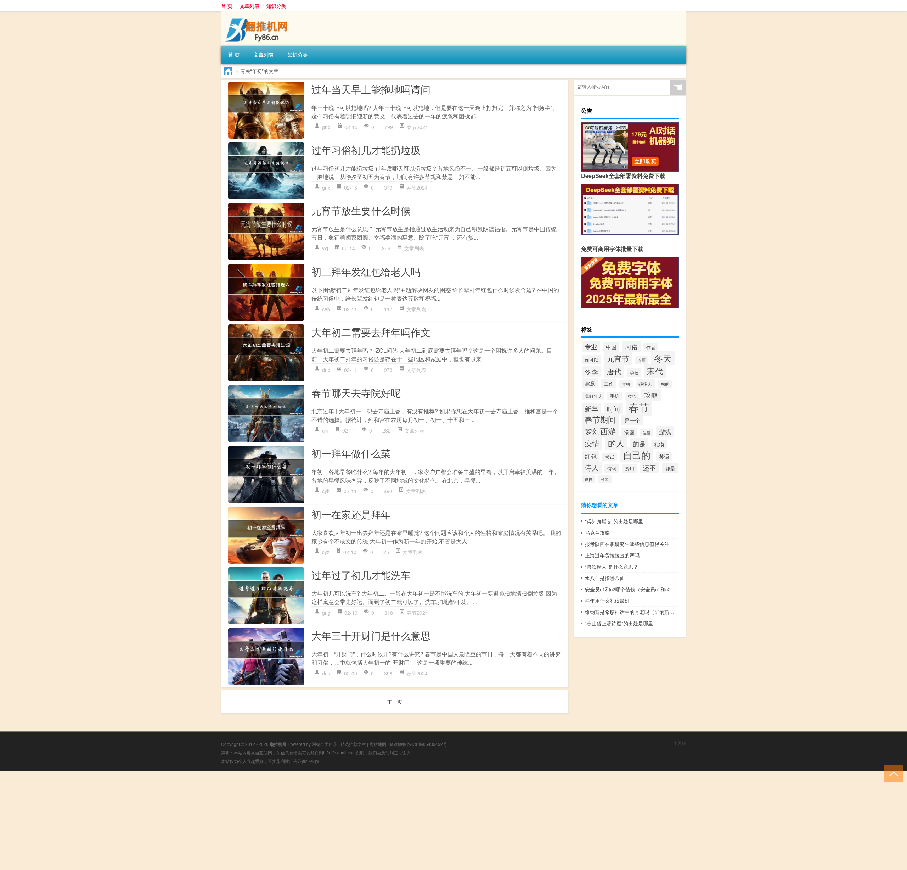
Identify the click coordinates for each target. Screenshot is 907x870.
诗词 (611, 468)
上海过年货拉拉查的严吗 (612, 555)
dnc (326, 369)
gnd (326, 126)
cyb (326, 491)
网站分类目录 (324, 744)
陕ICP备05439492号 (427, 744)
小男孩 (679, 743)
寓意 (590, 383)
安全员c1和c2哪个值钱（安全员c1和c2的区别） (632, 589)
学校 (634, 372)
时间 (613, 408)
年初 (626, 384)
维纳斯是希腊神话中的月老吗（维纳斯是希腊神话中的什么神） (632, 611)
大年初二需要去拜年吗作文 (370, 332)
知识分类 (276, 5)
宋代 (655, 371)
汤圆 (629, 432)
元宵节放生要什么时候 (361, 210)
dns (326, 673)
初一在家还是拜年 (351, 514)
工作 (609, 383)
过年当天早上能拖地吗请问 (370, 89)
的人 (616, 443)
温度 (646, 432)
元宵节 (618, 358)
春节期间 (600, 419)
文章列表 (249, 5)
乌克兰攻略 (597, 532)
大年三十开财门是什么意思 (370, 635)
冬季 (591, 371)
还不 (649, 467)
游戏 (665, 432)
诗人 (592, 468)
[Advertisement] (212, 820)
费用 (629, 468)
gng (326, 612)
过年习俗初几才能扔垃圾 (366, 150)
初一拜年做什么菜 (351, 453)
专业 (591, 346)
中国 (611, 347)
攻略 (651, 395)
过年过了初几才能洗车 (361, 575)
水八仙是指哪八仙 (605, 577)
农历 (642, 360)
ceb (326, 309)
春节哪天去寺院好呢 (356, 392)
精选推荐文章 (353, 744)
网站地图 (377, 744)
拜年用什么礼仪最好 (607, 600)
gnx (326, 187)
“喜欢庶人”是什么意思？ (611, 566)
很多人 (645, 383)
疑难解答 (397, 744)
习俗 (631, 346)
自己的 (636, 454)
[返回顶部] (892, 773)
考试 (609, 457)
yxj (325, 248)
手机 (614, 396)
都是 (670, 468)
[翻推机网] (258, 13)
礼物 (659, 444)
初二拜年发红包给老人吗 (366, 271)
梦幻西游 (600, 430)
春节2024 (417, 126)
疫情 (592, 443)
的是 (639, 443)
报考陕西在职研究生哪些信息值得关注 (627, 543)
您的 (665, 384)
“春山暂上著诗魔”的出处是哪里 (619, 623)
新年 (591, 408)
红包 (591, 456)
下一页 (394, 701)
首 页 (226, 5)
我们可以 (593, 396)
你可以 (591, 359)
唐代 (614, 371)
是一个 (632, 420)
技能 (632, 396)
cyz (325, 552)
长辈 (605, 479)
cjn (325, 430)
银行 (588, 479)
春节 (639, 407)
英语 (664, 456)
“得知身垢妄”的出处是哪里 (614, 521)
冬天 (663, 358)
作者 (650, 347)
